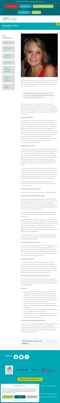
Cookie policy (51, 386)
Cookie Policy (15, 400)
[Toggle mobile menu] (57, 18)
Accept (8, 396)
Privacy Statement (22, 400)
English (36, 12)
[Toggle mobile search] (54, 18)
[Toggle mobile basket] (51, 18)
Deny (20, 396)
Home (3, 27)
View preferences (32, 396)
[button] (58, 24)
